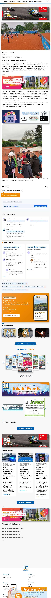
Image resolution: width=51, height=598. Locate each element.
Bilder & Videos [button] (24, 1)
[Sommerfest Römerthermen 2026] (9, 332)
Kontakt (29, 577)
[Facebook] (3, 186)
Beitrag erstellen (12, 1)
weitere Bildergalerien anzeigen (25, 343)
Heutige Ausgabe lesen (10, 315)
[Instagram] (5, 186)
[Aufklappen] (45, 589)
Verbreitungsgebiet (7, 577)
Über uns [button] (39, 1)
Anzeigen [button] (35, 1)
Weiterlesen (6, 494)
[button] (2, 408)
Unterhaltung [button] (17, 1)
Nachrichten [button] (5, 1)
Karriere (29, 579)
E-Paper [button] (30, 1)
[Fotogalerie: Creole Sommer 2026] (42, 332)
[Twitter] (8, 186)
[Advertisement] (25, 550)
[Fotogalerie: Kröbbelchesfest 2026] (25, 332)
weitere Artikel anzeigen (25, 428)
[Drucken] (47, 186)
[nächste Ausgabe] (47, 362)
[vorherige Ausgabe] (3, 362)
